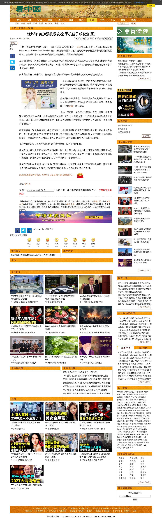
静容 (132, 472)
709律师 (139, 426)
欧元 (140, 418)
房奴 (53, 460)
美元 (122, 418)
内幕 (134, 410)
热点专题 (123, 121)
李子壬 (143, 475)
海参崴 (139, 421)
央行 (144, 416)
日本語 (126, 508)
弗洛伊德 (120, 405)
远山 (132, 464)
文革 (127, 448)
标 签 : (13, 43)
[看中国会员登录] (134, 31)
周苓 (121, 467)
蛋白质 (57, 332)
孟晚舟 (119, 408)
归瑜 (142, 461)
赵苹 (142, 469)
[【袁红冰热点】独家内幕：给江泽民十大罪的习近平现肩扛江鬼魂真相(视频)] (95, 435)
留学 (146, 434)
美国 (50, 20)
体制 (53, 302)
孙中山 (140, 440)
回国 (129, 437)
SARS (136, 432)
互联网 (26, 363)
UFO (125, 405)
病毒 (118, 394)
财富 (131, 421)
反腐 (129, 413)
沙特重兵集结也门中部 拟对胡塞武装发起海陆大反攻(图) (86, 383)
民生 (141, 437)
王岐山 (139, 405)
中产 (135, 421)
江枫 (132, 475)
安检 (11, 49)
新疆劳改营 (143, 432)
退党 (144, 402)
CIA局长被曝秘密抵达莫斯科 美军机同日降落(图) (142, 231)
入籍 (133, 437)
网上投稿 (36, 508)
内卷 (57, 429)
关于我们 (63, 508)
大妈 (127, 424)
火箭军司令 (23, 302)
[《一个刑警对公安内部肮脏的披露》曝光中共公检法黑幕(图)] (61, 277)
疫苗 (127, 400)
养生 (131, 448)
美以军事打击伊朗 (125, 125)
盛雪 (132, 469)
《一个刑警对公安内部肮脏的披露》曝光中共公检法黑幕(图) (142, 159)
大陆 (29, 20)
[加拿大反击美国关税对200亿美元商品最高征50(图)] (125, 208)
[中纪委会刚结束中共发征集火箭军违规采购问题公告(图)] (27, 277)
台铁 (132, 397)
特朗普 (141, 392)
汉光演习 (120, 402)
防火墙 (130, 426)
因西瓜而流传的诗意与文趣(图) (130, 61)
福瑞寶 (106, 511)
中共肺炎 (120, 392)
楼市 (124, 421)
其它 (62, 23)
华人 (135, 434)
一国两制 (148, 413)
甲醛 (54, 363)
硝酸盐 (63, 332)
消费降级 (21, 429)
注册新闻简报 (125, 488)
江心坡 (131, 432)
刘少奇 (133, 442)
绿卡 (137, 437)
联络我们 (46, 508)
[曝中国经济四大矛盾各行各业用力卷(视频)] (61, 403)
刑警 (57, 302)
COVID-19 (124, 394)
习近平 (100, 460)
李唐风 (143, 467)
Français (105, 508)
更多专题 (146, 136)
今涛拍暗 (133, 458)
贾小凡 (121, 461)
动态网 (126, 511)
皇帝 (141, 442)
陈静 (132, 467)
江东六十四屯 (134, 429)
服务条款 (74, 508)
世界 (92, 20)
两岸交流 (33, 363)
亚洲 (35, 23)
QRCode (36, 229)
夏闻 (142, 464)
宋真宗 (84, 363)
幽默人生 (124, 445)
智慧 (129, 445)
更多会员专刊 (145, 78)
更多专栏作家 (145, 482)
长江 (124, 400)
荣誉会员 (97, 201)
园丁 (121, 469)
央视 (131, 434)
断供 (57, 460)
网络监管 (20, 363)
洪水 (19, 489)
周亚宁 (35, 302)
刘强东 (123, 424)
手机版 (76, 39)
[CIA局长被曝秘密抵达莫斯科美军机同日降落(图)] (95, 277)
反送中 (142, 410)
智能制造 (51, 429)
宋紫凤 (121, 458)
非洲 (41, 23)
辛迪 (142, 478)
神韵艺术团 (51, 511)
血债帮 (21, 332)
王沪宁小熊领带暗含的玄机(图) (130, 292)
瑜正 (121, 475)
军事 (56, 23)
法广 (118, 416)
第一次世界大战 (88, 332)
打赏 (87, 39)
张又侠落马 (122, 129)
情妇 (118, 413)
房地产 (119, 421)
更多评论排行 (145, 382)
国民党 (140, 402)
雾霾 (118, 426)
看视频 (80, 511)
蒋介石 (145, 440)
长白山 (119, 432)
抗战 (135, 440)
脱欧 (140, 416)
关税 (124, 408)
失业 (15, 429)
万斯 (132, 408)
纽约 (81, 20)
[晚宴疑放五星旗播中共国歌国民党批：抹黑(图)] (125, 188)
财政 (127, 421)
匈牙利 (96, 332)
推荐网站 (28, 511)
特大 (101, 39)
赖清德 (144, 405)
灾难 (27, 489)
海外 (145, 437)
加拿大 (136, 416)
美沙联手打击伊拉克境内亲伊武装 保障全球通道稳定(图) (86, 393)
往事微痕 (127, 402)
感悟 (133, 445)
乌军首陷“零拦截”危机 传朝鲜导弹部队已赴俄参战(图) (85, 376)
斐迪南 (107, 332)
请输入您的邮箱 (135, 493)
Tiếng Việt (116, 508)
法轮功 (119, 429)
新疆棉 (143, 397)
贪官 (147, 410)
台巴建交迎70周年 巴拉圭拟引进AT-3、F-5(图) (142, 200)
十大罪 (94, 460)
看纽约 (89, 511)
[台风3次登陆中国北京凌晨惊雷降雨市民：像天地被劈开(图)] (125, 167)
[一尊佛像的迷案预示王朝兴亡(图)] (125, 219)
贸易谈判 (142, 408)
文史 (102, 20)
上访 (144, 426)
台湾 (144, 421)
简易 (142, 458)
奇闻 (123, 20)
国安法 (119, 400)
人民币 (136, 418)
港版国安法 (142, 400)
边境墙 (128, 408)
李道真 (132, 461)
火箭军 (15, 302)
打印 (96, 39)
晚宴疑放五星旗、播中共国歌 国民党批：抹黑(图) (142, 190)
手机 (137, 445)
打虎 (133, 413)
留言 (92, 39)
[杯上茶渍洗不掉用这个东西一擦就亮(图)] (125, 239)
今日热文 (16, 272)
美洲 (17, 23)
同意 (151, 6)
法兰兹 (102, 332)
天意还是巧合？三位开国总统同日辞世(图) (134, 64)
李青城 (143, 472)
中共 (49, 302)
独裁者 (15, 332)
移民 (138, 434)
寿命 (124, 448)
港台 (60, 20)
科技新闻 (48, 23)
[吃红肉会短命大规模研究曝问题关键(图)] (61, 307)
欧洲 (23, 23)
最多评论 (125, 348)
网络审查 (126, 429)
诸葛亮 (146, 442)
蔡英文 (148, 421)
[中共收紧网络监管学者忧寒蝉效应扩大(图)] (27, 337)
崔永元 (125, 410)
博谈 (71, 20)
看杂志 (72, 511)
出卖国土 (120, 397)
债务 (148, 416)
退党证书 (116, 511)
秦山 (121, 472)
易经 (119, 445)
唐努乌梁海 (143, 429)
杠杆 (118, 418)
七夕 (15, 460)
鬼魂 (89, 460)
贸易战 (131, 394)
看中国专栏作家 (126, 454)
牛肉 (53, 332)
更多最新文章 (145, 307)
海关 (118, 437)
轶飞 (121, 464)
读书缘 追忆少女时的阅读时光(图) (131, 76)
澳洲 (29, 23)
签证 (126, 437)
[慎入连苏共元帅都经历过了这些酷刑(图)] (125, 177)
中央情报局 (86, 302)
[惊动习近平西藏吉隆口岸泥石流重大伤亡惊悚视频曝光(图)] (125, 146)
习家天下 (27, 332)
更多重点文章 (145, 270)
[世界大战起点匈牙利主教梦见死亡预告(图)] (95, 307)
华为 (122, 413)
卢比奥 (146, 392)
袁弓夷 (136, 400)
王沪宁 (148, 408)
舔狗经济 (28, 460)
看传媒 (98, 511)
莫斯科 (96, 302)
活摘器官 (127, 397)
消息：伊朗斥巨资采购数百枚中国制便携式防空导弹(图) (86, 379)
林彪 (129, 442)
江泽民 (84, 460)
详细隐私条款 (139, 2)
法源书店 (62, 511)
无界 (135, 511)
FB (129, 416)
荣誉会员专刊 (125, 56)
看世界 (22, 28)
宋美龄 (119, 442)
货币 (131, 418)
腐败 (126, 413)
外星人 (119, 448)
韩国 (64, 363)
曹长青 (132, 478)
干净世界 (39, 511)
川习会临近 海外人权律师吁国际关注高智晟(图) (142, 252)
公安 (60, 302)
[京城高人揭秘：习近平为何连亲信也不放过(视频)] (27, 307)
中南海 (130, 410)
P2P (149, 424)
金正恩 (134, 405)
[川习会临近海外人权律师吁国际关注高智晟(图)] (125, 249)
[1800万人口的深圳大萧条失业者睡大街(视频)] (61, 435)
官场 (39, 20)
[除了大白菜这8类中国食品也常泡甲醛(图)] (61, 337)
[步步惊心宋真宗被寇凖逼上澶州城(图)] (95, 337)
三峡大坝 (137, 397)
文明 (23, 489)
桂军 (131, 440)
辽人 (93, 363)
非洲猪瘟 (140, 424)
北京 (118, 424)
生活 (113, 20)
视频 (133, 20)
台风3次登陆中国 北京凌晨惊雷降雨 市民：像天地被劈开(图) (142, 169)
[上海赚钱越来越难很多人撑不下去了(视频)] (27, 403)
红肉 (49, 332)
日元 (144, 418)
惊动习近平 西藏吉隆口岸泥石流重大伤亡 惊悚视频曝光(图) (142, 149)
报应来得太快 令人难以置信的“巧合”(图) (133, 333)
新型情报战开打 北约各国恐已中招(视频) (80, 372)
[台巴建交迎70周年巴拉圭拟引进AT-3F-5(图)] (125, 198)
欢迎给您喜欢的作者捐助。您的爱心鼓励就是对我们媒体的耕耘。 (46, 175)
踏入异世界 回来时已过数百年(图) (131, 70)
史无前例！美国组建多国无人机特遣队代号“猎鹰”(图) (33, 255)
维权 (134, 426)
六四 (145, 394)
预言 (141, 445)
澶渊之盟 (98, 363)
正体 (82, 39)
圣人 (15, 489)
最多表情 (143, 348)
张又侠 (141, 394)
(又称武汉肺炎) (129, 392)
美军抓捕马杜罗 (124, 132)
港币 (147, 418)
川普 (136, 392)
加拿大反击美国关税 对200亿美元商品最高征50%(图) (142, 211)
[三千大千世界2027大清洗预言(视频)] (27, 466)
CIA (92, 302)
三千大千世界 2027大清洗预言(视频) (26, 485)
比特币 (127, 418)
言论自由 (120, 434)
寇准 (89, 363)
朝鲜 (131, 416)
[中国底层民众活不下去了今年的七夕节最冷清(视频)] (27, 435)
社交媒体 (124, 416)
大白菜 (50, 363)
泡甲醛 (59, 363)
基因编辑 (124, 426)
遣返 (122, 437)
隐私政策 (84, 508)
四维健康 (122, 478)
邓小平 (125, 442)
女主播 (126, 434)
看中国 (29, 11)
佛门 (33, 332)
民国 (128, 440)
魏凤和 (30, 302)
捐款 (55, 508)
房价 (131, 424)
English (95, 508)
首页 (19, 20)
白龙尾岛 (126, 432)
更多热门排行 (145, 342)
